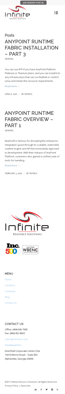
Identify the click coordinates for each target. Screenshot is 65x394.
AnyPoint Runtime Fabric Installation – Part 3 (31, 48)
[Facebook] (41, 389)
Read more (11, 86)
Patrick (28, 94)
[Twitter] (46, 389)
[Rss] (57, 389)
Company (10, 291)
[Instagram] (52, 389)
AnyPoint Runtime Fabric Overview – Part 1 (29, 119)
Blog (7, 297)
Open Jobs (26, 385)
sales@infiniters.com (16, 339)
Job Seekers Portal (33, 2)
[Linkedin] (35, 389)
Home (8, 279)
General (9, 59)
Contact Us (11, 302)
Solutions (10, 285)
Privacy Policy (11, 385)
